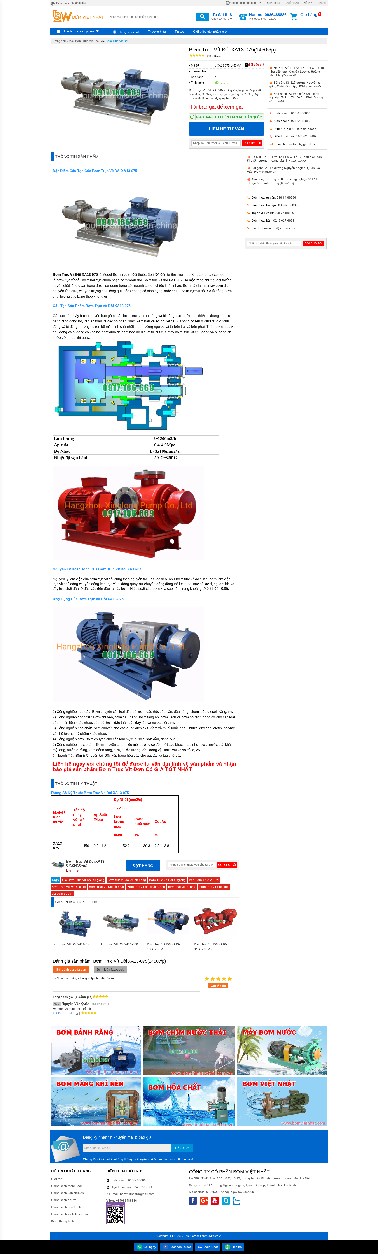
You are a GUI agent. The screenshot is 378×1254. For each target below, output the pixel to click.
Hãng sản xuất (128, 32)
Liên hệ (321, 2)
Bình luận (214, 56)
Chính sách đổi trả (64, 1200)
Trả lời (57, 1013)
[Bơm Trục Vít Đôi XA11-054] (74, 938)
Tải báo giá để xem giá (216, 107)
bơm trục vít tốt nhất (182, 886)
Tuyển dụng (291, 2)
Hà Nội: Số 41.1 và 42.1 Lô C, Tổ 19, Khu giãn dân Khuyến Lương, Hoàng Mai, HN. (297, 71)
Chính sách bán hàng (243, 2)
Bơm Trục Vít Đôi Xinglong (167, 880)
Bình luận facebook (110, 969)
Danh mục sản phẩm (79, 31)
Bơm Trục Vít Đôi (116, 41)
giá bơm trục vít (62, 893)
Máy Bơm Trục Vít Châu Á (86, 41)
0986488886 (137, 1180)
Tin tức (179, 31)
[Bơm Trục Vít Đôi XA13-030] (121, 934)
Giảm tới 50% (221, 16)
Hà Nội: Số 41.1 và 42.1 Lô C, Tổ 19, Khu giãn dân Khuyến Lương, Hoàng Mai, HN (284, 158)
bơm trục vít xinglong (214, 886)
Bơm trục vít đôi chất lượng (146, 886)
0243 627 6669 (306, 136)
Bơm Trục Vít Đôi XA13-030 (119, 944)
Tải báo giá (256, 64)
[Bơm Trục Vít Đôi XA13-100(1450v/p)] (168, 933)
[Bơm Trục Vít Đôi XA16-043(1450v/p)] (215, 933)
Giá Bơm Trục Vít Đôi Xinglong (83, 880)
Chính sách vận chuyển (67, 1193)
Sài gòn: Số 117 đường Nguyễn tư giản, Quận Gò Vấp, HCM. (295, 84)
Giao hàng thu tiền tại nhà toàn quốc (229, 117)
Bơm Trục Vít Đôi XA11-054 (72, 944)
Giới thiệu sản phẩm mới (210, 31)
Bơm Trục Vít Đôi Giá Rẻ (69, 886)
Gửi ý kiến (218, 985)
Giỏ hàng (308, 14)
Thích (71, 1013)
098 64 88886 (300, 113)
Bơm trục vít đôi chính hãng (127, 880)
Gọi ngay (149, 1247)
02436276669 (142, 1187)
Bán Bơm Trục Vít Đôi (204, 880)
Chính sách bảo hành (66, 1207)
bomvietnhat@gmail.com (300, 144)
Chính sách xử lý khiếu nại (69, 1214)
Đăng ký (182, 1148)
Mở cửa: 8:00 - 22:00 (268, 16)
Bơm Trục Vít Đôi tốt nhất (106, 886)
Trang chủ (59, 41)
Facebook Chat (180, 1247)
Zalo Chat (210, 1247)
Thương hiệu (157, 31)
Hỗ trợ (308, 2)
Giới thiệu (273, 2)
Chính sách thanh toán (67, 1186)
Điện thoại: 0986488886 (70, 3)
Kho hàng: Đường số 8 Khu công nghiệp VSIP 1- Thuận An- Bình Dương (296, 97)
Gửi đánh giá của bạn (71, 969)
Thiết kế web (192, 1236)
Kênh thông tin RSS (64, 1221)
